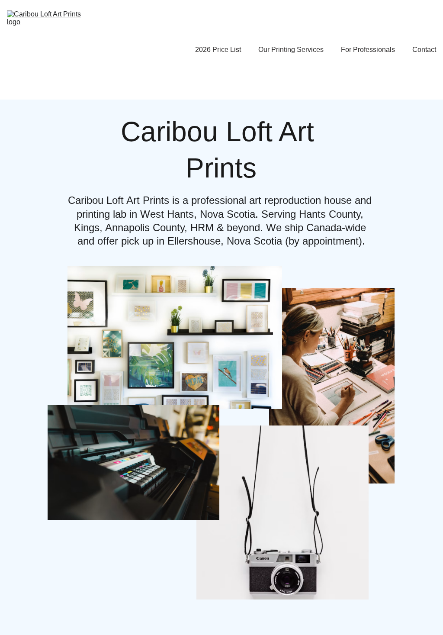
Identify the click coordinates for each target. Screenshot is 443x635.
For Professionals (368, 49)
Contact (424, 49)
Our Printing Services (291, 49)
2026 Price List (218, 49)
